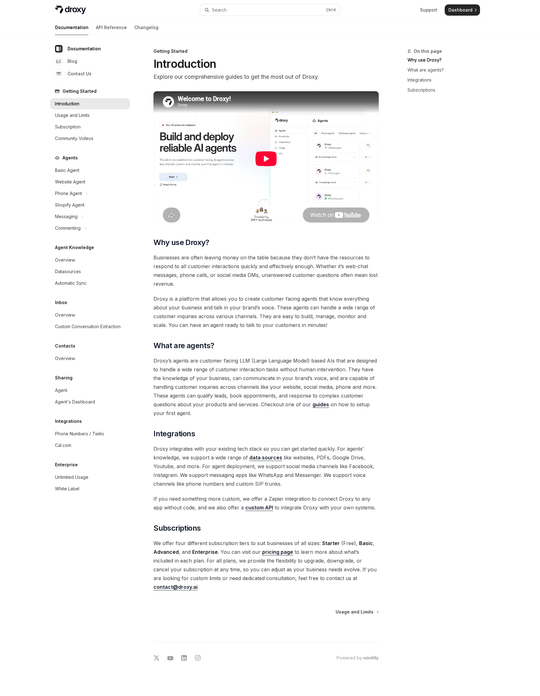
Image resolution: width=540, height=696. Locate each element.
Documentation (71, 27)
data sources (265, 457)
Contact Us (80, 73)
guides (320, 404)
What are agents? (426, 70)
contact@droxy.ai (175, 587)
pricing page (277, 552)
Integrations (420, 80)
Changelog (146, 27)
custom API (259, 507)
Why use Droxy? (425, 60)
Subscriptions (421, 90)
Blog (72, 61)
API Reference (111, 27)
